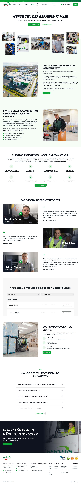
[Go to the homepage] (7, 458)
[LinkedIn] (71, 481)
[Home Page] (7, 4)
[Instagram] (77, 481)
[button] (20, 4)
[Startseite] (37, 13)
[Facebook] (74, 481)
